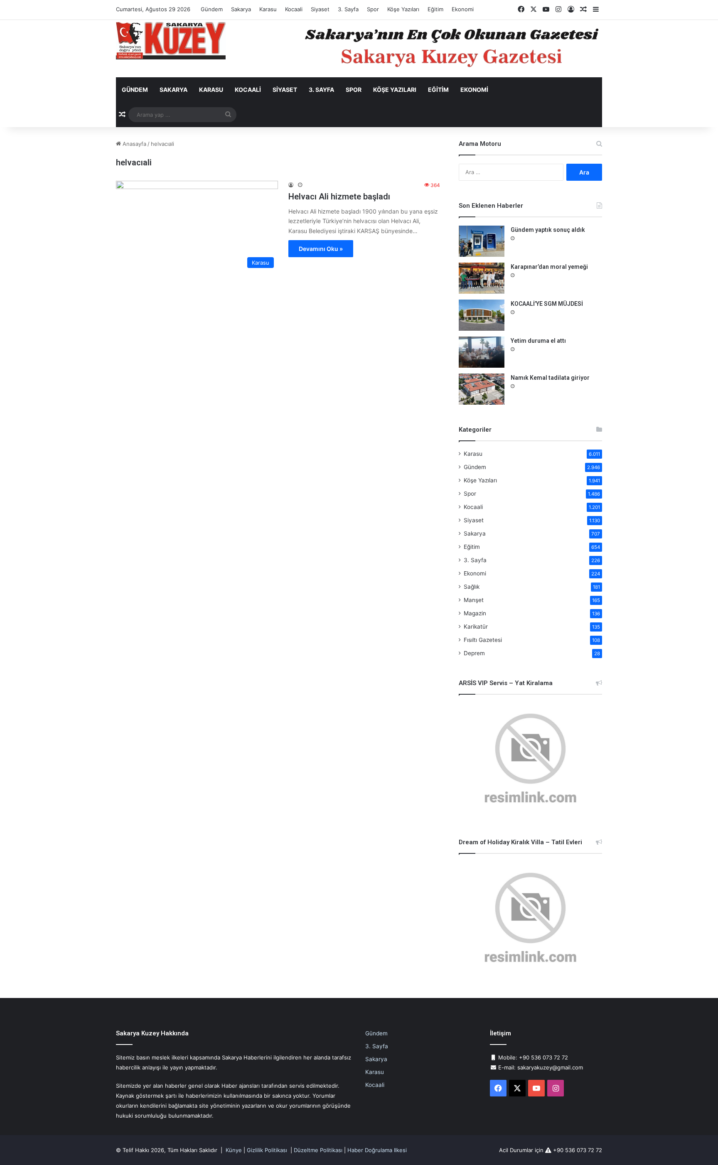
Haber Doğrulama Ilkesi (377, 1150)
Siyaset (320, 9)
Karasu (268, 9)
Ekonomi (463, 9)
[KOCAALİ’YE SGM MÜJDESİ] (481, 315)
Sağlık (471, 586)
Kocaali (293, 9)
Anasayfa (133, 143)
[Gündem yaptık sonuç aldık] (481, 241)
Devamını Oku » (321, 248)
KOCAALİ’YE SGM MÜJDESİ (547, 303)
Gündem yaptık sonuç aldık (548, 229)
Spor (373, 9)
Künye (234, 1150)
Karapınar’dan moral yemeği (549, 266)
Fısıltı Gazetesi (483, 640)
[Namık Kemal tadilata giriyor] (481, 389)
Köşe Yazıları (403, 9)
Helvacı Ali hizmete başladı (339, 197)
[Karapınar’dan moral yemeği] (481, 278)
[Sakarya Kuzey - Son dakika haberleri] (171, 40)
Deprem (474, 653)
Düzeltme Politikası (318, 1150)
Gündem (212, 9)
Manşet (474, 600)
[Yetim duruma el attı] (481, 352)
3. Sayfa (348, 9)
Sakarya (241, 9)
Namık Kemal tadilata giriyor (550, 377)
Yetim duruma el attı (538, 340)
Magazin (475, 613)
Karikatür (476, 626)
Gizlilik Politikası (267, 1150)
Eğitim (435, 9)
